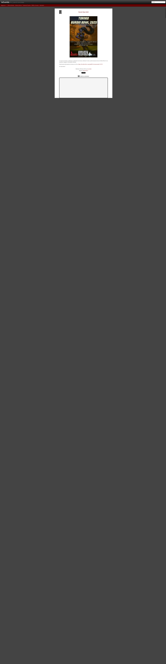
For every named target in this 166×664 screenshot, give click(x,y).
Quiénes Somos (18, 5)
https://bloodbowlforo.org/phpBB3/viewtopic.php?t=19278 (90, 64)
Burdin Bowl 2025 (84, 12)
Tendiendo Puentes (27, 5)
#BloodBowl (85, 70)
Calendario (42, 5)
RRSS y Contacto (35, 5)
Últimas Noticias (11, 5)
